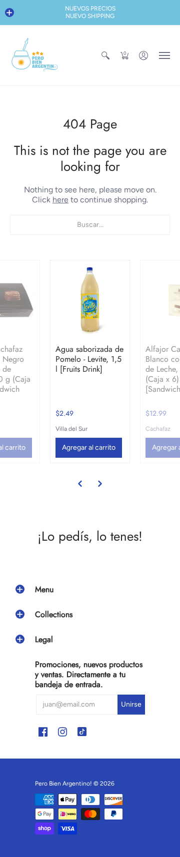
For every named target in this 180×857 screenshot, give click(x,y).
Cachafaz (158, 428)
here (60, 199)
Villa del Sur (72, 428)
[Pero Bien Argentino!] (35, 55)
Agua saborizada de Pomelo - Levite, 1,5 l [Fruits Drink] (90, 359)
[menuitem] (105, 55)
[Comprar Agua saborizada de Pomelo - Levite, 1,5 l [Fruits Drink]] (90, 299)
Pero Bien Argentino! (63, 783)
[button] (9, 12)
